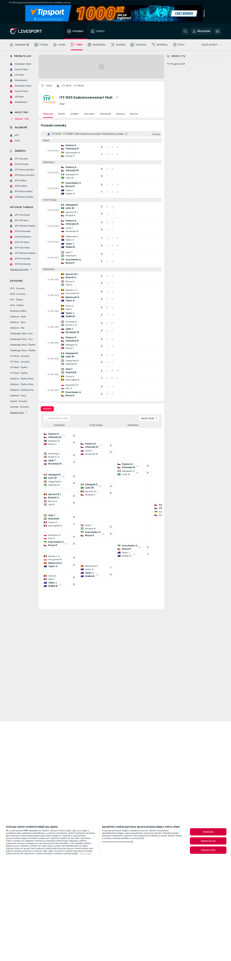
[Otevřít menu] (217, 31)
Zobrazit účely (208, 850)
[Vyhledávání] (185, 31)
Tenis (48, 85)
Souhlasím (208, 832)
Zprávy (74, 114)
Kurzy (61, 114)
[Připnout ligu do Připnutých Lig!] (117, 97)
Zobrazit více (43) (19, 269)
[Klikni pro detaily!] (101, 150)
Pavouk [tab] (47, 409)
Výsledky (89, 114)
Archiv (134, 114)
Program (105, 114)
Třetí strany (85, 853)
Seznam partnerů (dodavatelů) (117, 841)
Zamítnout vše (208, 841)
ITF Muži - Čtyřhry (73, 85)
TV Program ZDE (176, 63)
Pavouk (120, 114)
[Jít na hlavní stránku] (30, 31)
